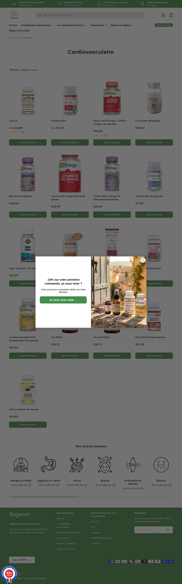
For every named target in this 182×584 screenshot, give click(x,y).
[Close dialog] (142, 260)
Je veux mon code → (63, 299)
